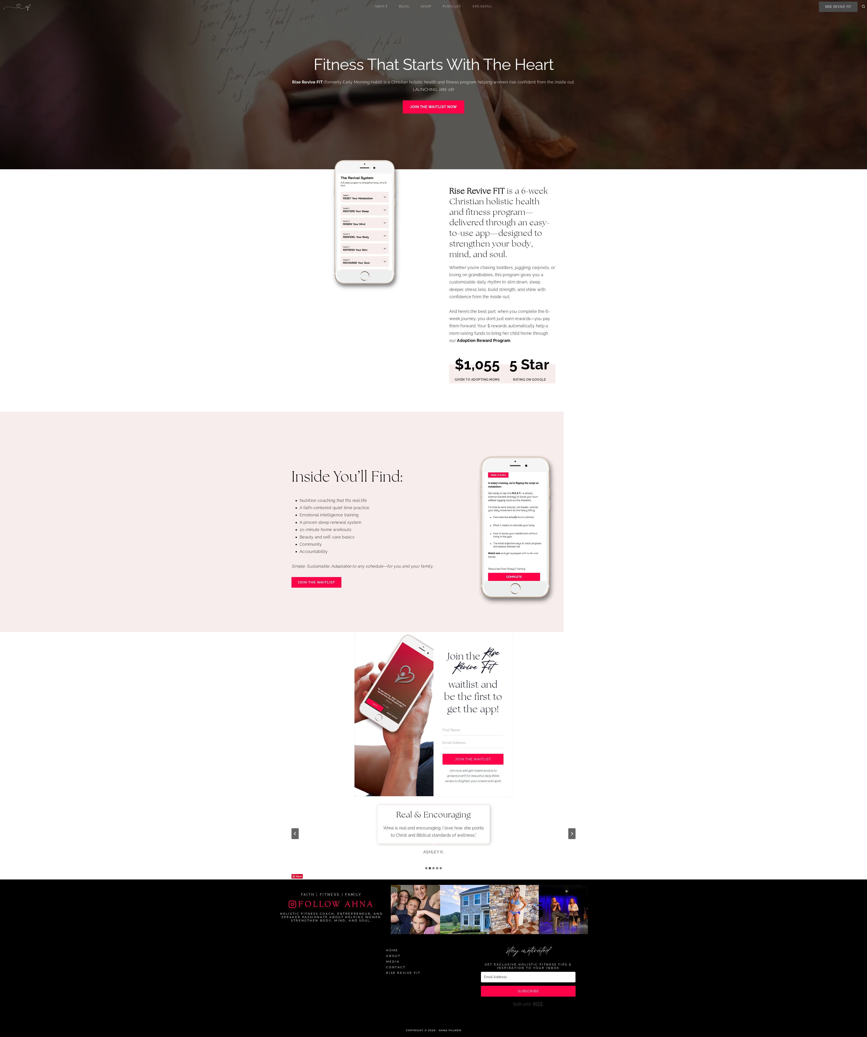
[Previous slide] (295, 833)
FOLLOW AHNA (336, 904)
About (381, 6)
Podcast (452, 6)
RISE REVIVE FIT (403, 972)
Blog (404, 6)
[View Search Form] (863, 6)
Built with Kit (528, 1004)
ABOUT (393, 956)
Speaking (482, 6)
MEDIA (393, 961)
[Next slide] (572, 833)
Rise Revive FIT (838, 7)
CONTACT (396, 967)
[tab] (426, 868)
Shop (426, 6)
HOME (392, 950)
